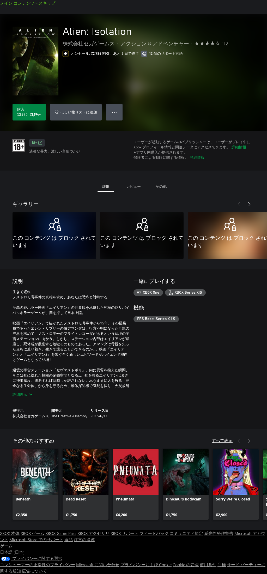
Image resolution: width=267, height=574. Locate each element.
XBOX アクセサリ (93, 533)
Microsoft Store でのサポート (36, 539)
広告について (34, 570)
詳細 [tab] (106, 186)
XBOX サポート (124, 533)
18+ (34, 143)
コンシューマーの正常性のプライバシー (37, 564)
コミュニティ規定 (186, 533)
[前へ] (239, 204)
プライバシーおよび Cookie (146, 564)
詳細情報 (239, 146)
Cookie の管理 (186, 564)
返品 (68, 539)
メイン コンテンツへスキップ (27, 3)
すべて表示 (222, 440)
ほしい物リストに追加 (78, 112)
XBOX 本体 (10, 533)
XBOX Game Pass (60, 533)
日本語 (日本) (12, 552)
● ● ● (114, 112)
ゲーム (6, 545)
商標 (221, 564)
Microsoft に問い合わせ (97, 564)
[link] (35, 484)
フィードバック (154, 533)
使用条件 (208, 564)
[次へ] (249, 204)
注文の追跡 (84, 539)
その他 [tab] (161, 186)
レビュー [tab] (133, 186)
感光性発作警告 (218, 533)
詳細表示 (20, 394)
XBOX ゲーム (32, 533)
